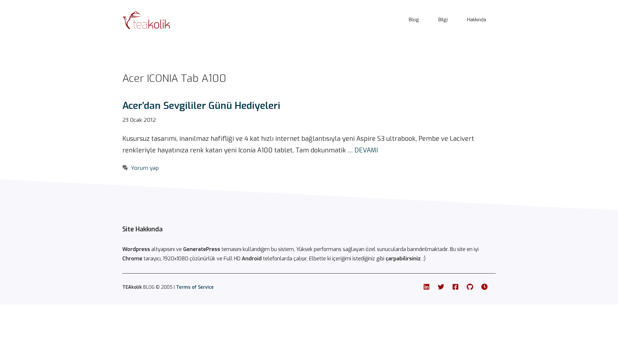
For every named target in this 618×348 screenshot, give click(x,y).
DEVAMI (366, 150)
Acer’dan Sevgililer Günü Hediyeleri (201, 105)
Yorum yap (145, 168)
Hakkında (476, 19)
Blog (414, 19)
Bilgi (443, 19)
